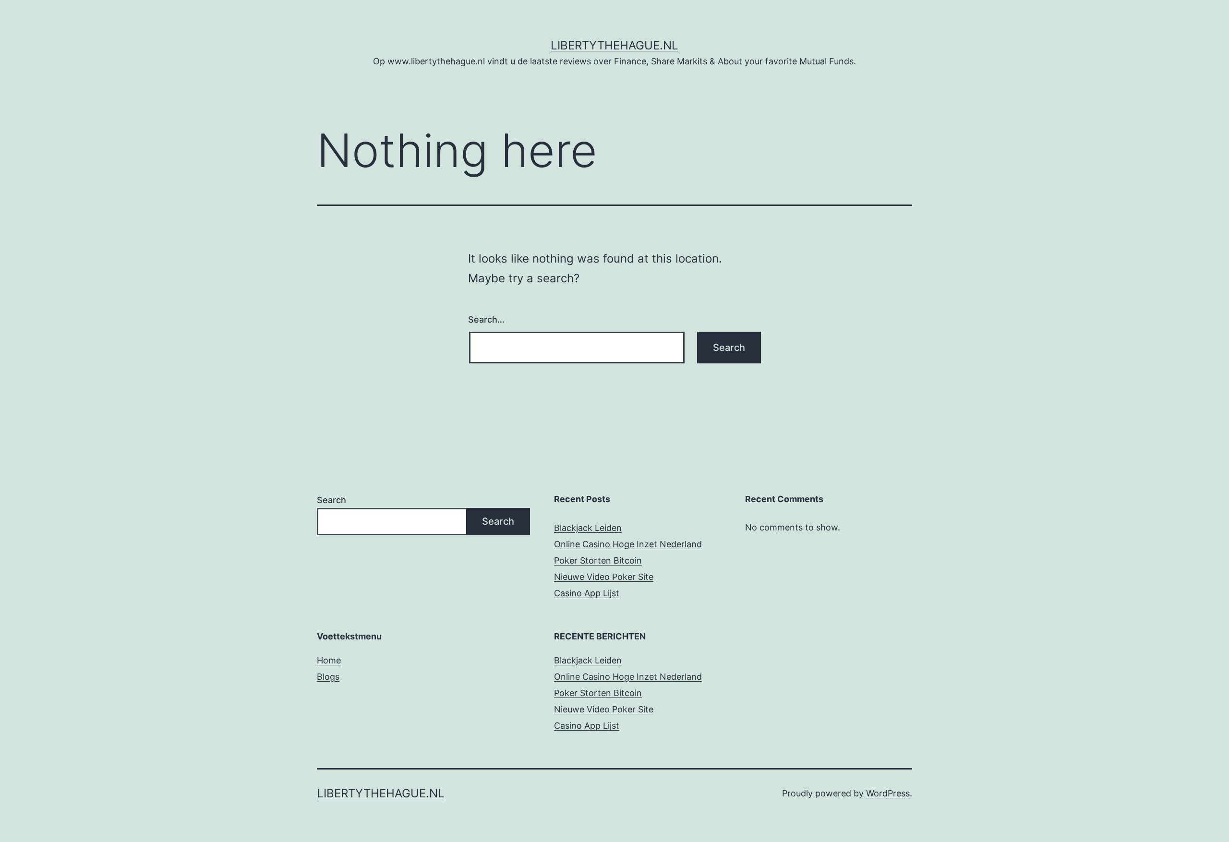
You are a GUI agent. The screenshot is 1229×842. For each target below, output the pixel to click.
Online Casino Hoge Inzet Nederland (628, 544)
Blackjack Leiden (588, 528)
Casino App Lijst (586, 593)
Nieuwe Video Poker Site (603, 577)
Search (331, 500)
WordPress (888, 793)
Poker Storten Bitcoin (598, 560)
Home (329, 660)
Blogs (328, 677)
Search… (486, 319)
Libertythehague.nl (614, 45)
